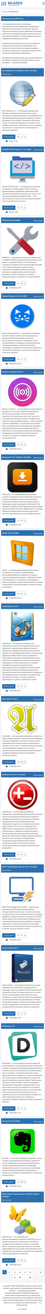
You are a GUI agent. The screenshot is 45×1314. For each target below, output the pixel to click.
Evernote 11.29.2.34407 (11, 1121)
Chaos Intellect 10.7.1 (10, 948)
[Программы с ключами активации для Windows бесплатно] (13, 3)
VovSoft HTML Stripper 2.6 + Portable (16, 149)
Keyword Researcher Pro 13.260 (14, 296)
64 (30, 1277)
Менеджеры (6, 74)
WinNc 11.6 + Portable (10, 533)
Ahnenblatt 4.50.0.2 (10, 699)
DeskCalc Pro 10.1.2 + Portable (13, 775)
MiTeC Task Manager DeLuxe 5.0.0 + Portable (19, 867)
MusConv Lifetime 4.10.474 (12, 372)
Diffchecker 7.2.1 (8, 1026)
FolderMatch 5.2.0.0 (10, 606)
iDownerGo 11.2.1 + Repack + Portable (16, 457)
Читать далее (9, 137)
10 (20, 1277)
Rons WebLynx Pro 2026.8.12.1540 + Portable (19, 70)
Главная (5, 12)
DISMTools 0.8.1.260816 (11, 220)
